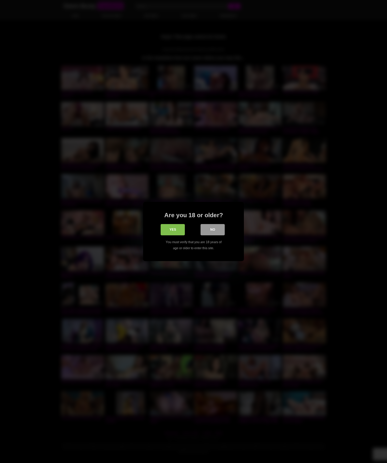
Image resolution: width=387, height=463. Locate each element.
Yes (173, 229)
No (212, 229)
